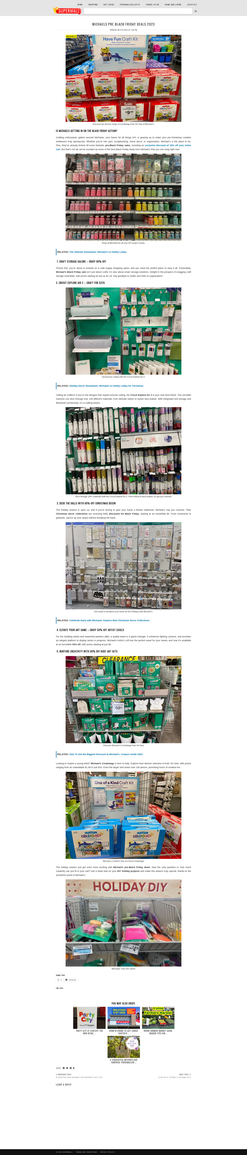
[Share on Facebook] (64, 1068)
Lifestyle (192, 4)
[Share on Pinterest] (71, 1068)
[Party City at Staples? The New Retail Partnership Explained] (89, 1018)
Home (80, 4)
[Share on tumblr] (74, 1068)
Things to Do (152, 4)
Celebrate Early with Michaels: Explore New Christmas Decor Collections (109, 620)
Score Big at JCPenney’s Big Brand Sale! (174, 1076)
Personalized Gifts (130, 4)
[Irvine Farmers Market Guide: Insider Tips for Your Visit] (158, 1018)
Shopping (93, 4)
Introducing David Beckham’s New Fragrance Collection (79, 1076)
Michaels (71, 36)
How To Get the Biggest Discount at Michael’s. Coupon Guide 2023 (106, 754)
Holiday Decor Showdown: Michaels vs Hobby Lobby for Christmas (106, 386)
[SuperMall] (66, 11)
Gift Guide (109, 4)
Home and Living (173, 4)
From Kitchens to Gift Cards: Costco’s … (123, 1032)
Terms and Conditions (86, 1152)
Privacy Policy (107, 1152)
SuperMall (68, 1152)
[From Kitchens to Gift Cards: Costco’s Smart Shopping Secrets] (124, 1018)
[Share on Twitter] (67, 1068)
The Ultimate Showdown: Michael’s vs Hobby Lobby (97, 252)
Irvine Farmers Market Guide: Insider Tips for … (158, 1032)
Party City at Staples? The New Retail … (89, 1032)
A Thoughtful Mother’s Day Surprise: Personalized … (124, 1061)
